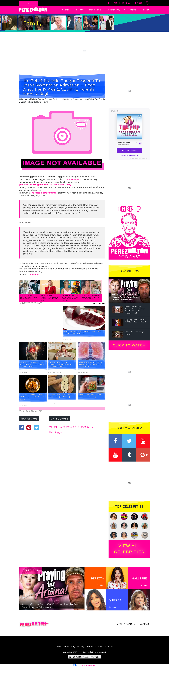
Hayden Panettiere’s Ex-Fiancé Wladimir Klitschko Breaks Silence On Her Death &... (70, 298)
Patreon (66, 10)
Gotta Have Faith (69, 426)
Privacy (80, 646)
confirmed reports (72, 179)
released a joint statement (45, 193)
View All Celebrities (129, 549)
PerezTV (79, 10)
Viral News (130, 10)
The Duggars (56, 432)
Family (53, 426)
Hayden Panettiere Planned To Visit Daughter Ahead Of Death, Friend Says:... (50, 298)
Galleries (144, 624)
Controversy (113, 10)
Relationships (95, 10)
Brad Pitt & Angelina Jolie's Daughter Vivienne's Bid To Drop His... (29, 297)
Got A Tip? (28, 3)
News (119, 624)
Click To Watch (129, 345)
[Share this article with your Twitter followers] (36, 427)
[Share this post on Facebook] (21, 427)
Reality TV (87, 426)
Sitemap (99, 646)
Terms (90, 646)
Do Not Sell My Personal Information (84, 657)
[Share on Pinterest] (28, 427)
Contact (109, 646)
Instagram (35, 274)
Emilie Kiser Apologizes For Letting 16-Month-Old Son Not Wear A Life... (91, 297)
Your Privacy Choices (87, 665)
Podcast (144, 10)
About (59, 646)
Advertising (69, 646)
